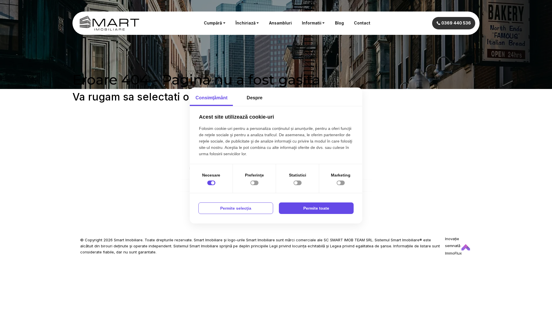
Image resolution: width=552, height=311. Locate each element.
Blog (339, 22)
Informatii (311, 22)
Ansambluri (280, 22)
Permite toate (316, 208)
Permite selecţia (235, 208)
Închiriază (245, 22)
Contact (362, 22)
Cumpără (213, 22)
